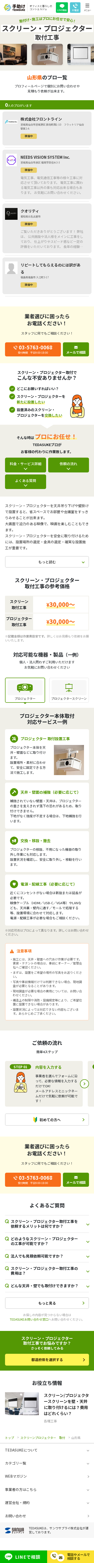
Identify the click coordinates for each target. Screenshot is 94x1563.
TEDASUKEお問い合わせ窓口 (29, 1319)
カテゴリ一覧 (15, 1463)
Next (84, 1083)
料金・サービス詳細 (25, 463)
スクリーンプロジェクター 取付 (42, 1437)
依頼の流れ (68, 463)
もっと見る (47, 1303)
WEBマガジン (16, 1476)
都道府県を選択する (47, 1359)
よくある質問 (25, 480)
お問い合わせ (15, 1515)
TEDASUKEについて (21, 1449)
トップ (9, 1437)
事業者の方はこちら (21, 1489)
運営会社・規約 (17, 1502)
